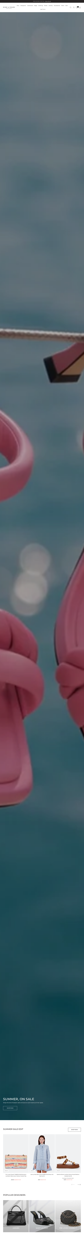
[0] (77, 7)
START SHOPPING (50, 1)
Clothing (40, 5)
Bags (35, 5)
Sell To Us (42, 9)
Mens (62, 5)
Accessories (57, 5)
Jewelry (51, 5)
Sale (66, 5)
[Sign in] (74, 7)
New (18, 5)
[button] (71, 7)
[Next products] (79, 1184)
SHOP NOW (74, 1129)
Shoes (45, 5)
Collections (30, 5)
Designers (23, 5)
